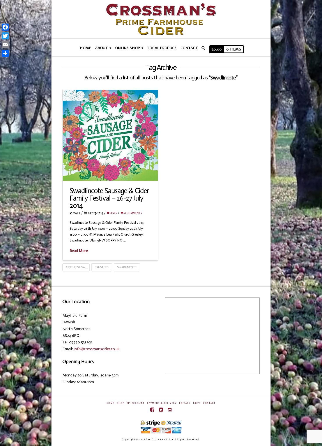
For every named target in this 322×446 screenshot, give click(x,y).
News (113, 213)
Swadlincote (126, 267)
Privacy (184, 403)
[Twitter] (161, 409)
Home (110, 403)
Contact (209, 403)
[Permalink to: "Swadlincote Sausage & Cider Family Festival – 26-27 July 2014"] (110, 135)
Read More (79, 250)
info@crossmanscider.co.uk (97, 348)
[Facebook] (152, 409)
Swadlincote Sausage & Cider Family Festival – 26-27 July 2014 (109, 198)
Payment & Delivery (162, 403)
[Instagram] (170, 409)
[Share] (5, 53)
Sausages (101, 267)
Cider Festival (76, 267)
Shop (120, 403)
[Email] (5, 44)
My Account (136, 403)
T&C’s (197, 403)
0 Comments (133, 213)
